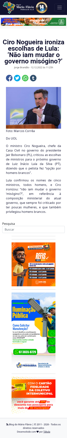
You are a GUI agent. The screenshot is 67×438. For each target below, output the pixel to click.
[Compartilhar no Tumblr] (33, 78)
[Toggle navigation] (59, 7)
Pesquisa (8, 224)
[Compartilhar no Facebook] (9, 78)
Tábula (46, 431)
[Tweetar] (17, 78)
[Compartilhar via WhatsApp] (25, 78)
